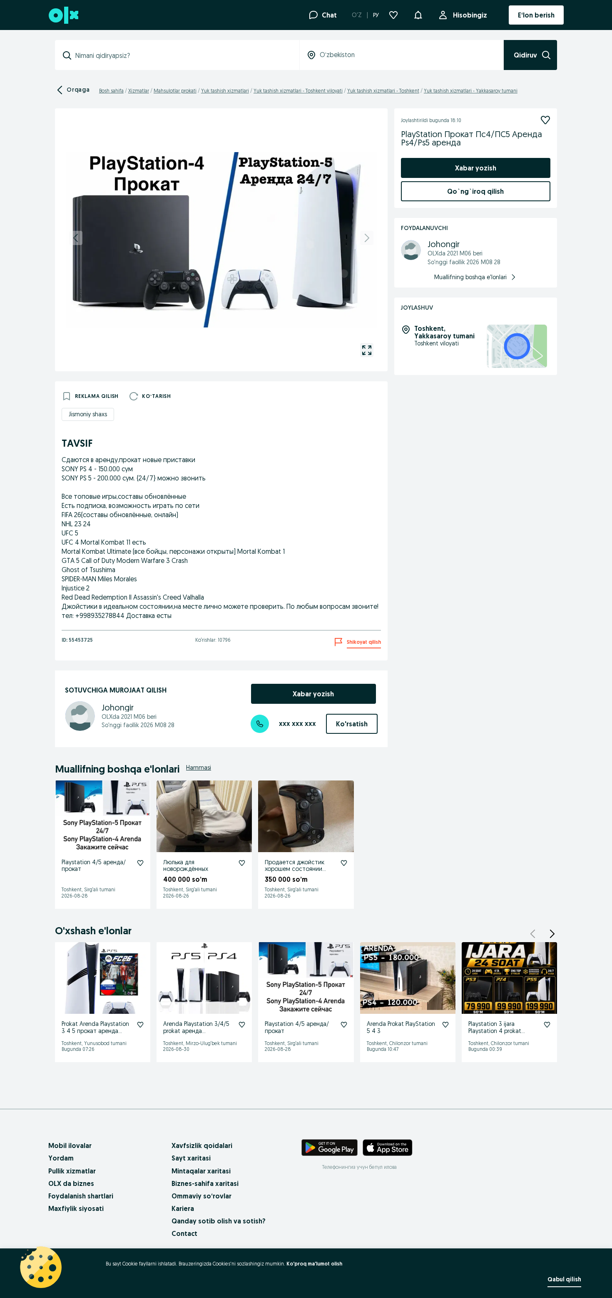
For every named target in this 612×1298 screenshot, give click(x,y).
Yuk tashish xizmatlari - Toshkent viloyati (298, 91)
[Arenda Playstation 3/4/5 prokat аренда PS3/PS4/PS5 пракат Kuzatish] (242, 1024)
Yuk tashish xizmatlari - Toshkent (383, 91)
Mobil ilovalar (70, 1145)
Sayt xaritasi (191, 1158)
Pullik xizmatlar (72, 1171)
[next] (366, 238)
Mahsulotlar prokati (175, 91)
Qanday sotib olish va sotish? (219, 1221)
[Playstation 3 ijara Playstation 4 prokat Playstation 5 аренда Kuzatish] (547, 1024)
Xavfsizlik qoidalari (202, 1145)
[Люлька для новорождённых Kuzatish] (242, 863)
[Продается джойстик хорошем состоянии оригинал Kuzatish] (344, 863)
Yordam (61, 1158)
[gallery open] (366, 350)
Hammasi (198, 767)
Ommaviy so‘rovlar (201, 1196)
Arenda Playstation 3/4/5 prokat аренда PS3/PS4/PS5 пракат (196, 1031)
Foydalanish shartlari (80, 1196)
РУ (376, 15)
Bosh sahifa (111, 91)
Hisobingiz (470, 15)
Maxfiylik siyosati (76, 1208)
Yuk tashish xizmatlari (225, 91)
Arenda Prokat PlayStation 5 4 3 (401, 1027)
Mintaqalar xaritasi (201, 1171)
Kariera (183, 1208)
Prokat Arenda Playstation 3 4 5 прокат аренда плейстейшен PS (95, 1031)
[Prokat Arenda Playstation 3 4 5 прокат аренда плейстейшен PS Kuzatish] (140, 1024)
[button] (418, 14)
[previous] (75, 238)
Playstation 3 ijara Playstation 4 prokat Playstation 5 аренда (496, 1031)
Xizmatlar (138, 91)
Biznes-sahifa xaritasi (205, 1183)
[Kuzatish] (545, 120)
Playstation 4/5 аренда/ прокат (94, 865)
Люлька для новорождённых (185, 865)
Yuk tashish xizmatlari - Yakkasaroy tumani (470, 91)
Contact (184, 1233)
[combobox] (182, 55)
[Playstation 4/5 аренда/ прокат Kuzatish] (140, 863)
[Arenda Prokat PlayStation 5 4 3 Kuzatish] (445, 1024)
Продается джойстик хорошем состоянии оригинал (294, 869)
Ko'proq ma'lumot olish (314, 1263)
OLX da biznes (71, 1183)
